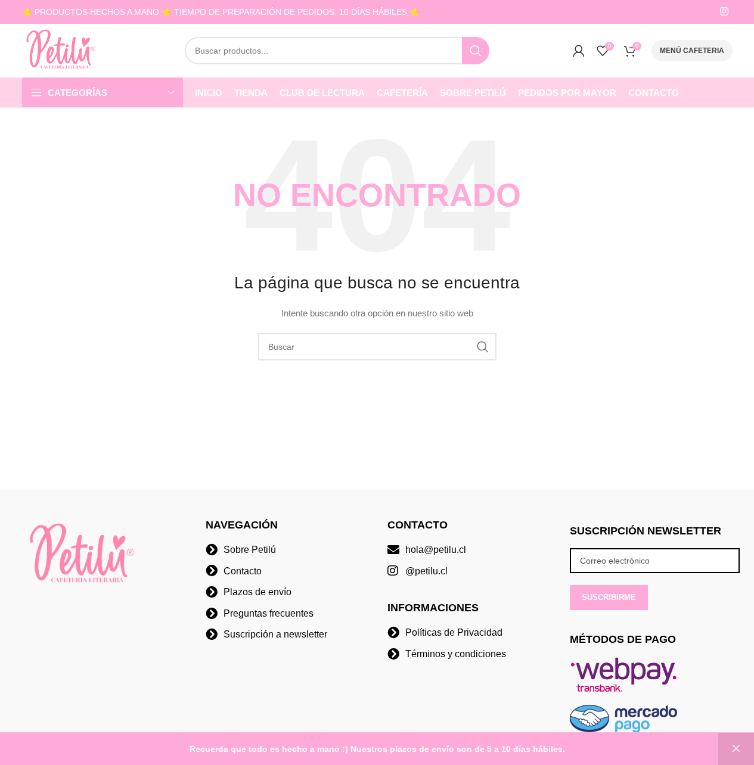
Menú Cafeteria (692, 50)
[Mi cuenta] (579, 51)
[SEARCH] (475, 50)
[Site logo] (61, 50)
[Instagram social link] (724, 11)
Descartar (736, 749)
